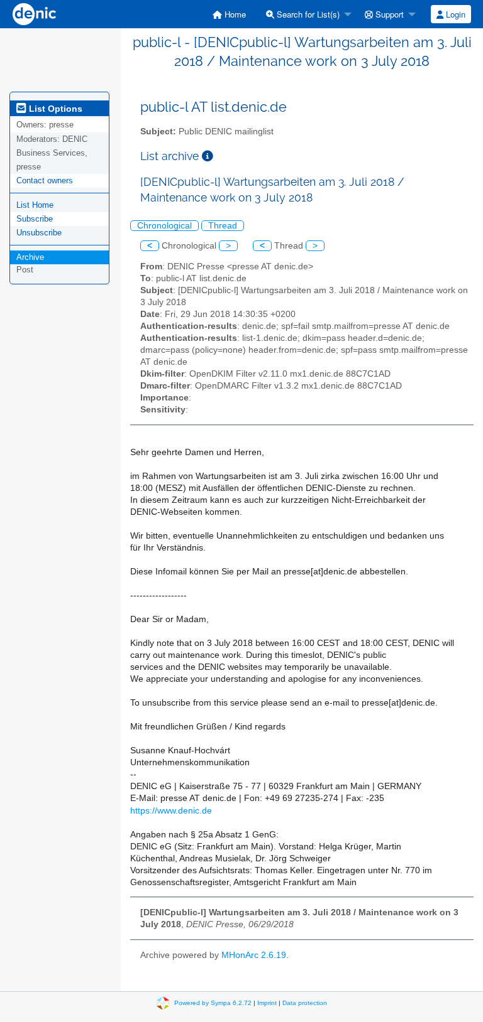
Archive (30, 257)
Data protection (304, 1002)
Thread (222, 225)
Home (234, 14)
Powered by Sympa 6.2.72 (213, 1002)
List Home (34, 205)
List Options (54, 109)
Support (388, 14)
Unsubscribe (39, 232)
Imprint (267, 1002)
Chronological (164, 225)
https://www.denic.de (171, 810)
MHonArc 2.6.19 (253, 955)
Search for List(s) (307, 14)
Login (454, 14)
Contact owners (44, 180)
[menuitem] (229, 14)
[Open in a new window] (207, 156)
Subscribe (34, 218)
